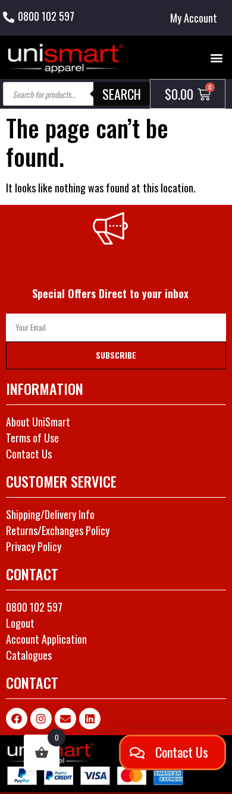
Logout (20, 623)
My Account (193, 18)
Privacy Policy (33, 546)
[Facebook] (16, 718)
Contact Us (29, 453)
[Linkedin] (90, 718)
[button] (216, 57)
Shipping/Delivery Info (50, 514)
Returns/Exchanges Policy (57, 530)
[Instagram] (41, 718)
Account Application (46, 639)
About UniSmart (38, 421)
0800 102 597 (46, 16)
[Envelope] (65, 718)
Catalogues (29, 655)
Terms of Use (32, 437)
